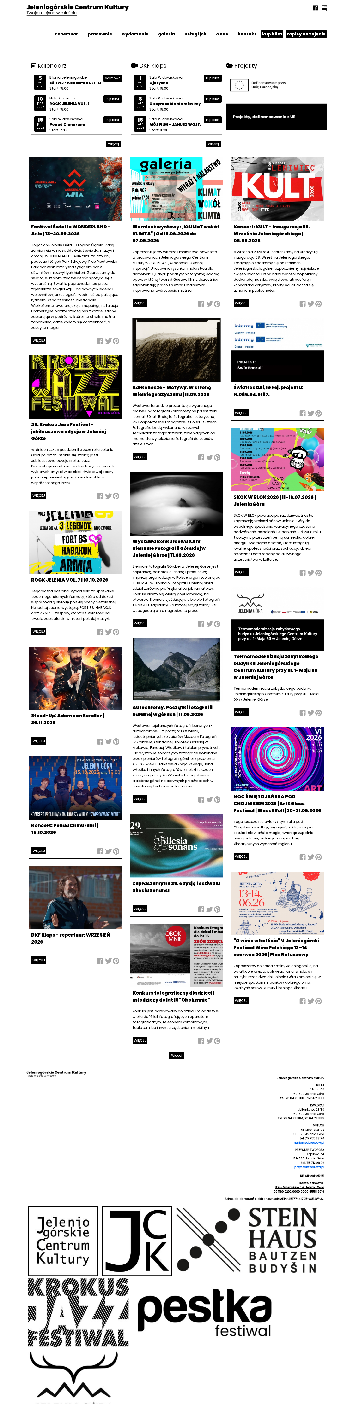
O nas (222, 34)
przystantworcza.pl (309, 1167)
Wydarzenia (135, 34)
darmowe (113, 78)
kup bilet (272, 34)
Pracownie (100, 34)
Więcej (113, 144)
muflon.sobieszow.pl (308, 1143)
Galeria (166, 34)
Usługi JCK (195, 34)
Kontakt (247, 34)
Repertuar (66, 34)
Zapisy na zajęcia (306, 34)
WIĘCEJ (38, 340)
